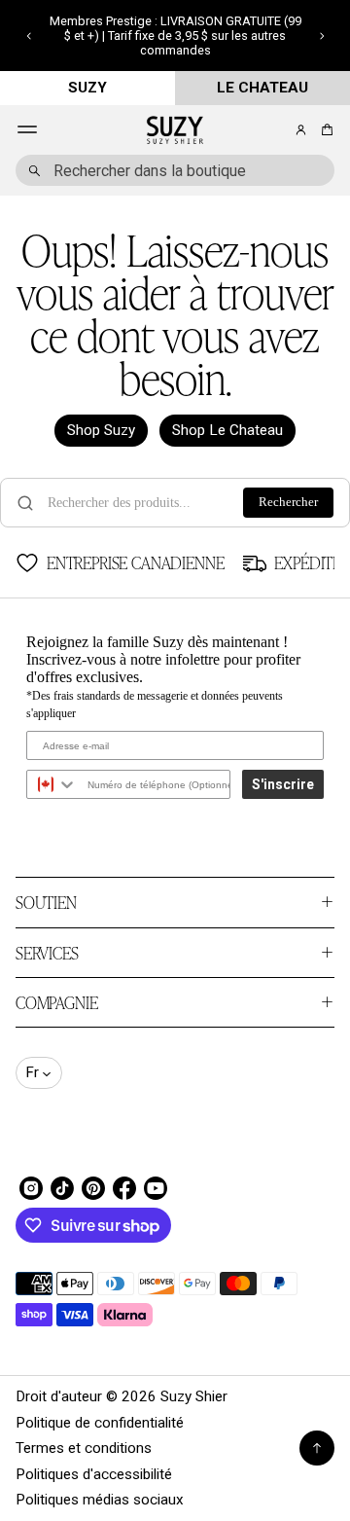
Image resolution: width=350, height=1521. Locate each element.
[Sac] (324, 130)
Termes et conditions (84, 1448)
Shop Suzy (101, 430)
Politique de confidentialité (100, 1422)
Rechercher (288, 502)
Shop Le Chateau (227, 430)
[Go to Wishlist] (274, 130)
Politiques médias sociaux (100, 1499)
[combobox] (175, 170)
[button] (29, 36)
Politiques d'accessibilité (94, 1474)
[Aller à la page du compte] (301, 130)
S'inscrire (283, 784)
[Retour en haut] (316, 1448)
